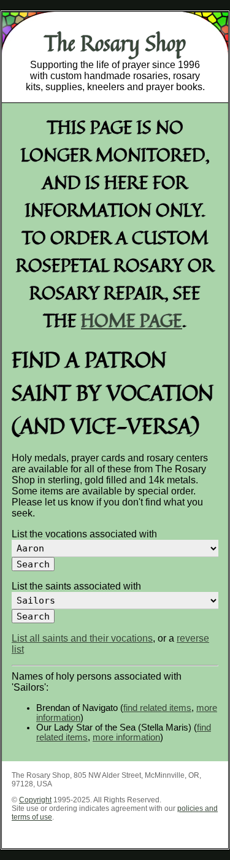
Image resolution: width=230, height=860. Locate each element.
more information (126, 737)
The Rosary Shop (115, 43)
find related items (157, 708)
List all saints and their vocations (82, 638)
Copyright (35, 800)
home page (131, 320)
